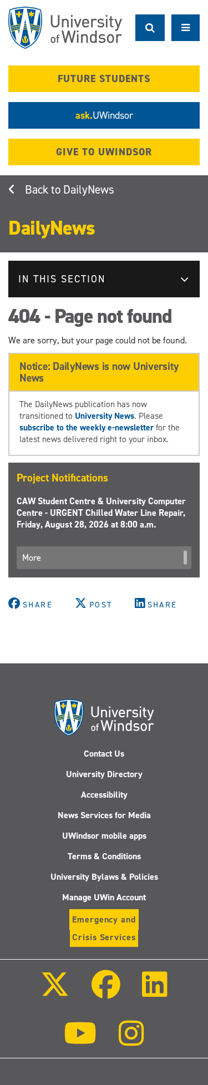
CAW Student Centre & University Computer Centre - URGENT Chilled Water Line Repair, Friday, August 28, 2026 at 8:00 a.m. (101, 512)
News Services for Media (104, 815)
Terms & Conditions (104, 856)
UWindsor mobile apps (104, 835)
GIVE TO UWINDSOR (104, 152)
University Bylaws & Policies (104, 877)
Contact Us (104, 753)
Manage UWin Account (104, 897)
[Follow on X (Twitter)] (55, 992)
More (31, 558)
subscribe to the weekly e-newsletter (86, 427)
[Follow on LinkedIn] (154, 992)
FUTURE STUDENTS (104, 78)
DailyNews (88, 189)
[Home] (65, 28)
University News (104, 416)
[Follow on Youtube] (80, 1041)
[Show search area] (150, 27)
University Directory (104, 774)
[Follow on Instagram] (131, 1041)
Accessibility (104, 794)
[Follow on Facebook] (105, 992)
